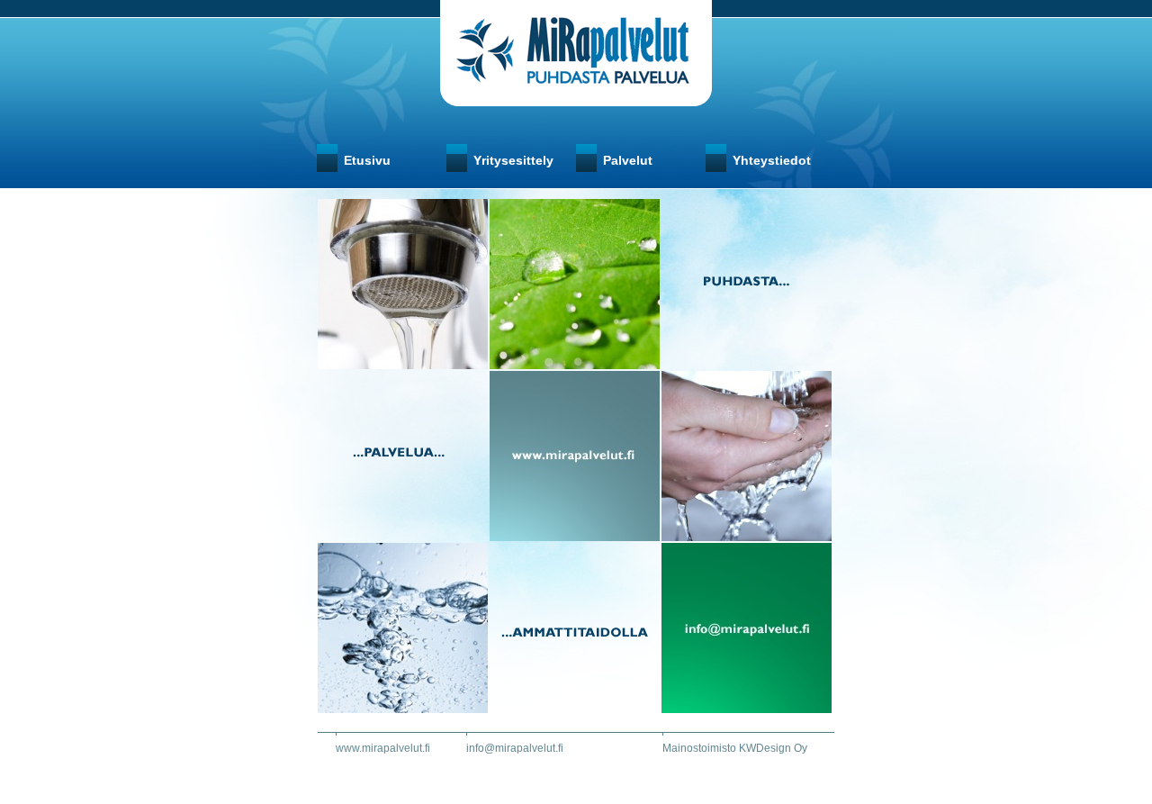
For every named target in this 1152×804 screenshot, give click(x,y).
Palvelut (627, 160)
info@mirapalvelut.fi (514, 748)
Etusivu (367, 160)
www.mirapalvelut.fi (383, 748)
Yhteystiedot (772, 160)
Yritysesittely (513, 160)
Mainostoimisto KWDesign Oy (734, 748)
